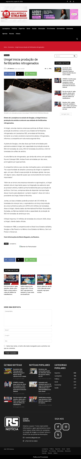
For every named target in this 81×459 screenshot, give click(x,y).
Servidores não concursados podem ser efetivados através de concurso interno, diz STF (45, 373)
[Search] (74, 56)
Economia (11, 47)
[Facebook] (67, 1)
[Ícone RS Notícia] (14, 14)
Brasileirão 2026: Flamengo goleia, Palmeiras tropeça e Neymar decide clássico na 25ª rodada (69, 71)
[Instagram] (70, 1)
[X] (73, 1)
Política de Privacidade (40, 457)
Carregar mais (65, 114)
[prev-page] (5, 298)
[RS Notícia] (5, 69)
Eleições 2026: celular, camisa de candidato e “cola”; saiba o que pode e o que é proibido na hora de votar (70, 106)
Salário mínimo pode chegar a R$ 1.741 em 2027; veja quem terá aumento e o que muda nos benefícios (27, 290)
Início (5, 47)
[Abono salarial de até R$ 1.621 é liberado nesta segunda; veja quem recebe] (44, 280)
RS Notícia (11, 68)
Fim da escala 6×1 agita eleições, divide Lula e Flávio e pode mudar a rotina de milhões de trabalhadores (11, 290)
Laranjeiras (13, 243)
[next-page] (8, 298)
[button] (77, 38)
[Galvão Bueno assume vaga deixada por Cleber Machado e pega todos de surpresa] (33, 399)
